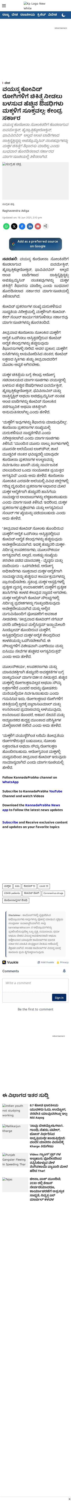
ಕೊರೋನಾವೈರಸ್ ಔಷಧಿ (15, 900)
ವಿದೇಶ (52, 15)
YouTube (55, 792)
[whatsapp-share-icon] (6, 229)
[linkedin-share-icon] (30, 229)
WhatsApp (10, 782)
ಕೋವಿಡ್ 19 (29, 886)
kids (17, 886)
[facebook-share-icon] (22, 229)
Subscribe (10, 823)
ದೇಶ (15, 15)
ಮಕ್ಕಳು (7, 886)
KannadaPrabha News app (31, 807)
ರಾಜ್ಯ (5, 15)
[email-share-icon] (38, 229)
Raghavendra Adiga (15, 211)
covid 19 (43, 886)
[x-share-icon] (14, 229)
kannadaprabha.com (19, 928)
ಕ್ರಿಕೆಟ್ (41, 15)
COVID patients (12, 893)
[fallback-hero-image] (15, 1111)
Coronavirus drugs (53, 893)
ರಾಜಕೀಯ (27, 15)
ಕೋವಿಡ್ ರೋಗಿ (31, 893)
